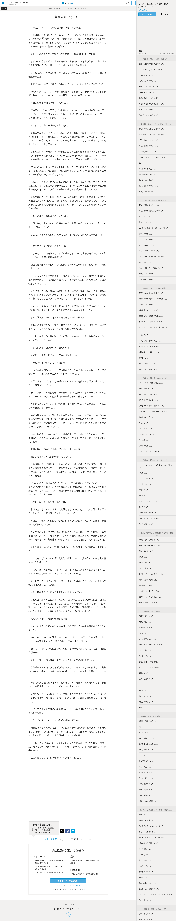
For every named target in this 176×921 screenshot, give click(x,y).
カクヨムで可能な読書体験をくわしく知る (67, 889)
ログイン (77, 885)
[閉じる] (56, 824)
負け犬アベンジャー (145, 6)
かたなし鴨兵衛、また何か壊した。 (154, 4)
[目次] (134, 3)
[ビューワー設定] (128, 3)
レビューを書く (147, 14)
